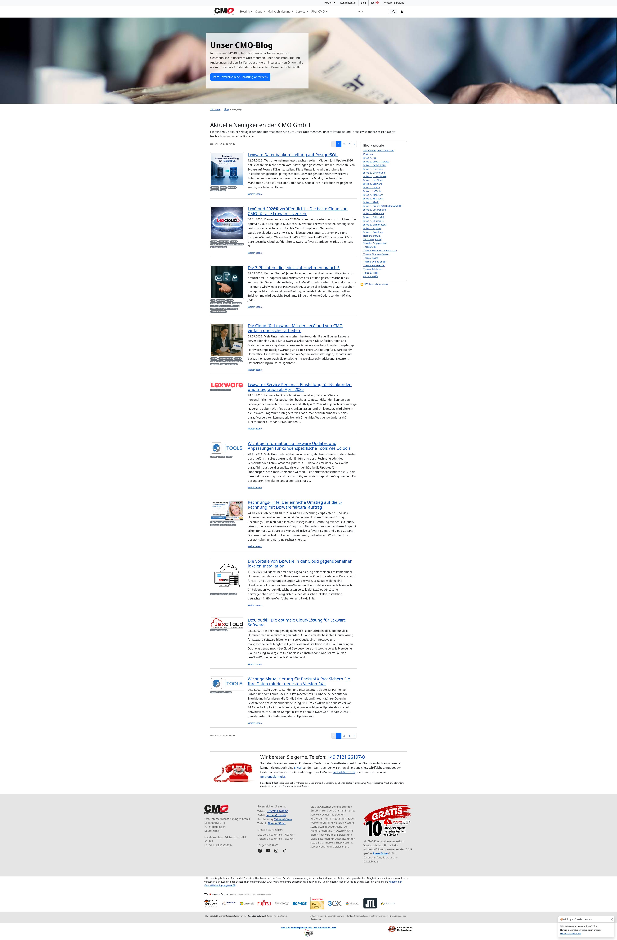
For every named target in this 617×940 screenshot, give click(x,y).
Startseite (215, 109)
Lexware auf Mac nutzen (229, 364)
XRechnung (231, 525)
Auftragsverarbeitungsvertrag (364, 916)
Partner (328, 2)
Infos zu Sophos (372, 228)
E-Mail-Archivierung (230, 309)
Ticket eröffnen (283, 819)
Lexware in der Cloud (226, 358)
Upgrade (214, 457)
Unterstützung (229, 522)
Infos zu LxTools (372, 191)
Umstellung (232, 187)
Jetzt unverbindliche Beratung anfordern (240, 77)
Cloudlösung (223, 630)
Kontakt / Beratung (394, 2)
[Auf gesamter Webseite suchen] (394, 11)
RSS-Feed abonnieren (376, 284)
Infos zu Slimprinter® (375, 224)
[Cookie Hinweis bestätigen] (611, 919)
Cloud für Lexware (217, 244)
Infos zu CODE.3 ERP (374, 165)
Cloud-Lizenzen (224, 241)
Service (301, 11)
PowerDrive (380, 853)
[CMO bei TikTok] (284, 850)
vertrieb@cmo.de (344, 772)
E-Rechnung (235, 306)
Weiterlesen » (255, 193)
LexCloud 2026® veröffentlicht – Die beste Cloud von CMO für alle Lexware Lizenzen (298, 211)
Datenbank (214, 187)
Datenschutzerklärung (570, 933)
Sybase (223, 190)
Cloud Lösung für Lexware (233, 361)
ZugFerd (223, 525)
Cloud (259, 11)
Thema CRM (369, 246)
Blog (363, 2)
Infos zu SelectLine (373, 213)
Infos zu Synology (373, 232)
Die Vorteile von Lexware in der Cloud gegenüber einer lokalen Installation (300, 563)
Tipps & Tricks (371, 272)
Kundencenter (348, 2)
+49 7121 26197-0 (346, 757)
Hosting (245, 11)
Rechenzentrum (216, 303)
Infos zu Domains (373, 168)
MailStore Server (216, 309)
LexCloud (234, 241)
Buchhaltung (221, 300)
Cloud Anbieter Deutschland (234, 244)
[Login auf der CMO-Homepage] (402, 11)
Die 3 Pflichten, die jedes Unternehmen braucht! (294, 267)
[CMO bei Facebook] (259, 850)
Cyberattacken (224, 306)
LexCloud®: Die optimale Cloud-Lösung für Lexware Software (297, 622)
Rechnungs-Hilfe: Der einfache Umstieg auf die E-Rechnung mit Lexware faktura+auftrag (295, 504)
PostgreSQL (215, 190)
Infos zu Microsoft (373, 198)
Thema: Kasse (370, 257)
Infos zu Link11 (371, 187)
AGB (347, 916)
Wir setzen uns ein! (398, 916)
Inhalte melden (316, 916)
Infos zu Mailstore (373, 194)
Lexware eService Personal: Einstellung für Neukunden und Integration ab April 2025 (300, 387)
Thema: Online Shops (375, 261)
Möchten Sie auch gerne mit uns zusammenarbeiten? (250, 894)
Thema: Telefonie (372, 269)
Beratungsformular (272, 777)
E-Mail (298, 768)
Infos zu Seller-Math (374, 217)
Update (213, 692)
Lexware (223, 187)
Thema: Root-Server (374, 265)
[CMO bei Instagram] (276, 850)
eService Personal (224, 390)
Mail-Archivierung (279, 11)
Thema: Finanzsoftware (376, 254)
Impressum (383, 916)
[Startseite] (224, 11)
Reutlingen (227, 303)
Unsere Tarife (370, 276)
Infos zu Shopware (373, 220)
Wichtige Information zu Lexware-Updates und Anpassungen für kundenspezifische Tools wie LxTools (299, 446)
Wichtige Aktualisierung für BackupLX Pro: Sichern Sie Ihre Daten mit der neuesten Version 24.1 (299, 681)
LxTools (229, 457)
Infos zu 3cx (369, 157)
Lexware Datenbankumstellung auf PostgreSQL (293, 154)
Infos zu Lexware (372, 183)
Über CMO (318, 11)
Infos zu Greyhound (374, 172)
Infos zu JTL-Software (374, 176)
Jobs (374, 2)
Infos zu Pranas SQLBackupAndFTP (382, 205)
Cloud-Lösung (223, 594)
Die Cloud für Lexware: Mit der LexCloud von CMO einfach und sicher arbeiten (295, 328)
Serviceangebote (372, 239)
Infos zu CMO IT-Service (376, 161)
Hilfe (212, 522)
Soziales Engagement (375, 243)
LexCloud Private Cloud (218, 247)
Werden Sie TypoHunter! (277, 916)
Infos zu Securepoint (374, 209)
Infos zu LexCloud (373, 180)
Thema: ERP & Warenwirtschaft (380, 250)
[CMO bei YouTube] (268, 850)
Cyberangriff (236, 303)
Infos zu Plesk (371, 202)
